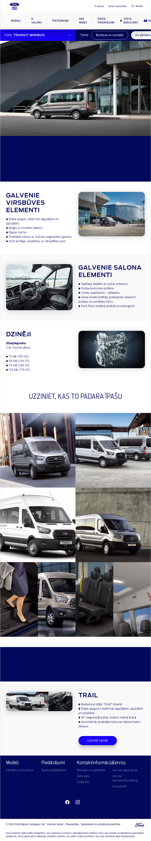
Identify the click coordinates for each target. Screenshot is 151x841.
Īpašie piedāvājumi (54, 770)
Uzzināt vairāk (97, 740)
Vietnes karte (55, 824)
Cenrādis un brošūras (20, 770)
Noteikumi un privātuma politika (100, 824)
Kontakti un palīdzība (91, 770)
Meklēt (139, 6)
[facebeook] (67, 802)
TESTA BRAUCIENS (131, 21)
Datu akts (83, 776)
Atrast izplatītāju (117, 6)
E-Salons (99, 6)
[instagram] (78, 802)
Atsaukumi (120, 786)
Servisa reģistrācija (125, 770)
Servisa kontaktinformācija (125, 778)
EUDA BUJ (83, 782)
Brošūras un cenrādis (110, 35)
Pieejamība (72, 824)
